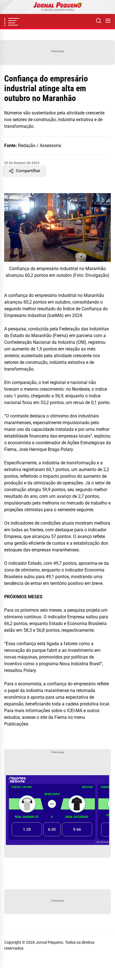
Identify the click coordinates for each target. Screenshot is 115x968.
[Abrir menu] (108, 21)
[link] (57, 7)
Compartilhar (28, 170)
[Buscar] (98, 21)
